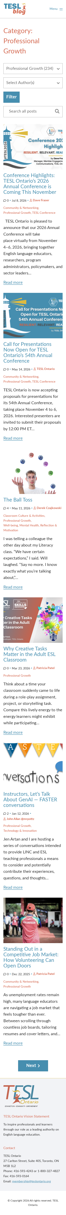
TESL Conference (44, 212)
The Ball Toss (17, 500)
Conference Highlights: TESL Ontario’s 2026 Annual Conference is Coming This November (29, 184)
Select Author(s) (20, 83)
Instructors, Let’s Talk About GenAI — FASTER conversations (30, 800)
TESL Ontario (46, 369)
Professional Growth (17, 212)
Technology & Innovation (20, 830)
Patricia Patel (45, 668)
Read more (13, 283)
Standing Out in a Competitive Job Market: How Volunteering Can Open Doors (31, 957)
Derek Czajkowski (49, 508)
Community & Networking (20, 208)
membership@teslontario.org (31, 1181)
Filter (11, 97)
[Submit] (56, 111)
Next (31, 1065)
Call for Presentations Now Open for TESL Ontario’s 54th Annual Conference (27, 353)
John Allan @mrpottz (20, 819)
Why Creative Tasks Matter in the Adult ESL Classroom (29, 654)
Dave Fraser (41, 200)
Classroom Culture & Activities (24, 515)
